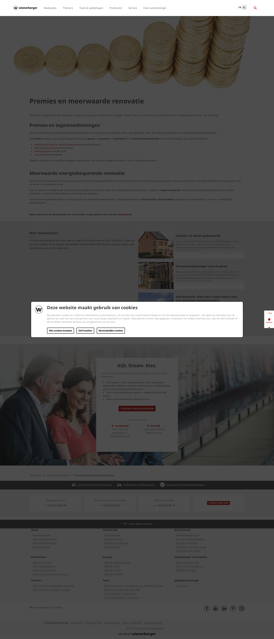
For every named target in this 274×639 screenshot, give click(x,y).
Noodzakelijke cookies (111, 330)
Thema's (68, 8)
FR (239, 7)
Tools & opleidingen (91, 8)
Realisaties (50, 8)
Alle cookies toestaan (60, 330)
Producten (115, 8)
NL (244, 7)
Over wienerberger (154, 8)
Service (132, 8)
